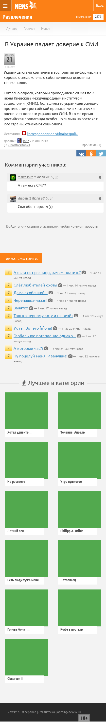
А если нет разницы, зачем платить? (47, 272)
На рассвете (16, 482)
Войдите (13, 226)
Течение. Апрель (72, 432)
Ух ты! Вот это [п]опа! (33, 327)
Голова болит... (18, 629)
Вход (100, 5)
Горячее (29, 29)
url (56, 177)
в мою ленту (83, 16)
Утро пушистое (71, 482)
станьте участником (42, 226)
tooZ (26, 141)
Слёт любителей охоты (35, 284)
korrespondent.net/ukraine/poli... (52, 133)
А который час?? (28, 348)
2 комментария (19, 145)
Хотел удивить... (19, 432)
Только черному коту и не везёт (43, 315)
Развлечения (17, 17)
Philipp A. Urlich (71, 531)
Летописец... (69, 580)
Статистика (46, 712)
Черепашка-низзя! (30, 300)
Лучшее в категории (55, 382)
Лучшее (12, 29)
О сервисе (29, 712)
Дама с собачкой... (31, 292)
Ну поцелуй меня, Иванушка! (40, 355)
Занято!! (21, 307)
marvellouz (25, 177)
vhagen (23, 198)
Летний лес (15, 531)
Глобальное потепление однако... (45, 335)
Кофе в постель (71, 629)
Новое (45, 29)
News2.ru (13, 712)
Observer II (15, 679)
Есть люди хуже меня (23, 580)
